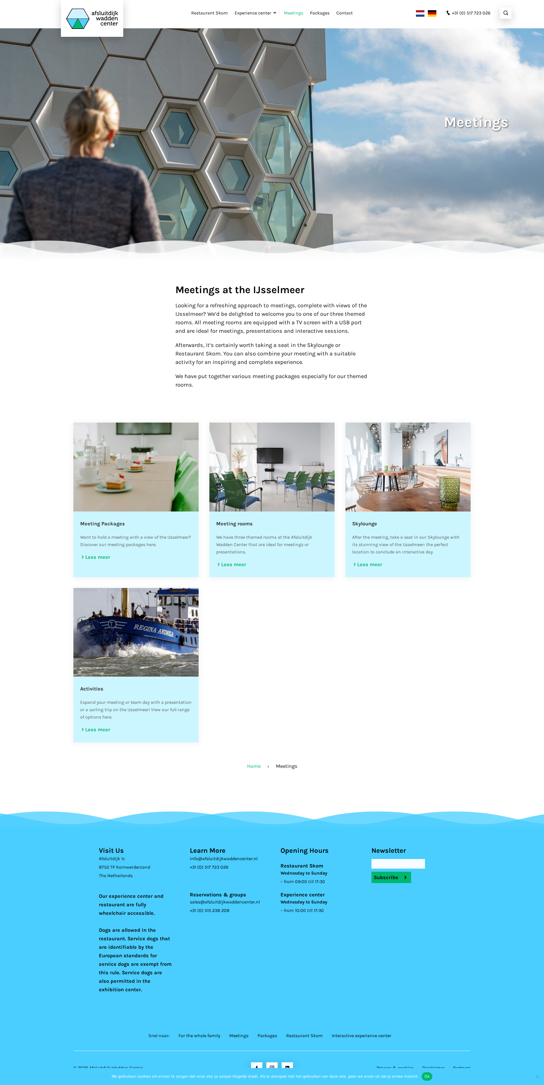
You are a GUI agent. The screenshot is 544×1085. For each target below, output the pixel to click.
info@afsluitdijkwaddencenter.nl (224, 858)
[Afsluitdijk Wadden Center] (92, 18)
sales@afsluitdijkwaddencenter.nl (225, 902)
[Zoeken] (505, 13)
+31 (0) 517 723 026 (209, 867)
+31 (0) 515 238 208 (210, 910)
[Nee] (537, 1076)
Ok (427, 1076)
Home (254, 766)
